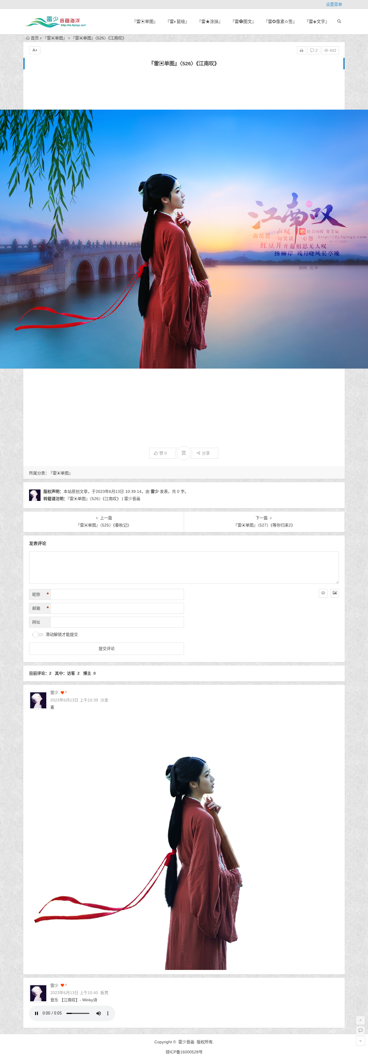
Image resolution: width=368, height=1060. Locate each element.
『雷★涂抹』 (210, 21)
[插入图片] (334, 593)
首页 (35, 38)
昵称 (40, 594)
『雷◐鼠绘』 (177, 21)
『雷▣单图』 (145, 21)
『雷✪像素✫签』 (280, 21)
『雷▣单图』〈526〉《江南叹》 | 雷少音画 (104, 498)
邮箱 (40, 608)
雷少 (155, 491)
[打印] (301, 50)
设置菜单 (334, 4)
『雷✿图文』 (243, 21)
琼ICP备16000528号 (184, 1052)
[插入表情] (323, 593)
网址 (36, 622)
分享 (206, 453)
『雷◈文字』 (316, 21)
